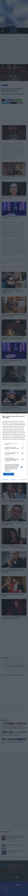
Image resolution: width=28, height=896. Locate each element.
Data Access (14, 479)
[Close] (24, 416)
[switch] (22, 448)
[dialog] (14, 448)
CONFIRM (8, 474)
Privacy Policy (22, 479)
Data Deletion (5, 479)
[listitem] (14, 444)
